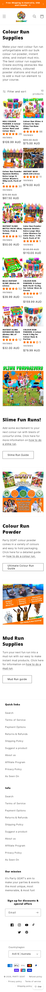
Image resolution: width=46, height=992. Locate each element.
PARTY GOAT (19, 976)
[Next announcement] (43, 4)
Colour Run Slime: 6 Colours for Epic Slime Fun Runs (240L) (33, 125)
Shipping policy (24, 986)
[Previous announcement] (3, 4)
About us (10, 755)
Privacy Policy (13, 769)
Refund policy (35, 976)
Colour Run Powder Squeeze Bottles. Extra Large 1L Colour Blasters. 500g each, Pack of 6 (12, 177)
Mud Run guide (17, 679)
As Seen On (12, 776)
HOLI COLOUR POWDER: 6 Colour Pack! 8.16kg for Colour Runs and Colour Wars (12, 126)
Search (9, 712)
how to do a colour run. (21, 556)
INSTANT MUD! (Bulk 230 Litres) (31, 172)
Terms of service (33, 981)
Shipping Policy (14, 741)
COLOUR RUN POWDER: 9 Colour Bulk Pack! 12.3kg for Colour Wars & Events (32, 286)
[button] (4, 16)
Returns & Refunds (16, 734)
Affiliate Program (15, 762)
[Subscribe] (37, 912)
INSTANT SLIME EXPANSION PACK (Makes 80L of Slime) (11, 333)
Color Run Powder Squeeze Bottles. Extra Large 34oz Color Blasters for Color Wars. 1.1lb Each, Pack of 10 (32, 232)
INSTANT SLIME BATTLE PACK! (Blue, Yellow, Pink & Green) (12, 229)
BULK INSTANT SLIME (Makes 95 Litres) (11, 283)
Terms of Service (15, 719)
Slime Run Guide (18, 454)
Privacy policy (15, 981)
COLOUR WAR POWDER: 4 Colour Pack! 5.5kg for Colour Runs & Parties (32, 334)
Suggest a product (16, 748)
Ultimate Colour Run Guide (21, 567)
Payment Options (15, 727)
